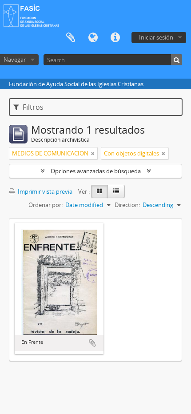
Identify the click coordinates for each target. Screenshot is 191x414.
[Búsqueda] (176, 59)
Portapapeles (71, 38)
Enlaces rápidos (115, 38)
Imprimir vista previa (44, 191)
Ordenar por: (45, 205)
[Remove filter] (93, 153)
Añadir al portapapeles (92, 342)
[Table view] (116, 191)
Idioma (93, 38)
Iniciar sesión (156, 37)
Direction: (127, 205)
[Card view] (99, 191)
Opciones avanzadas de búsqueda (95, 171)
